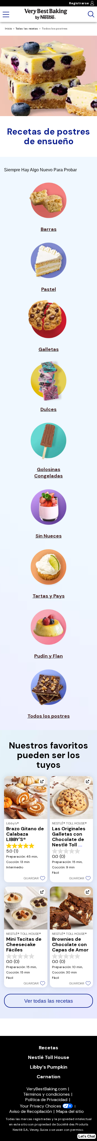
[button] (34, 878)
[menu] (6, 15)
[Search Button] (91, 14)
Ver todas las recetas (48, 1001)
